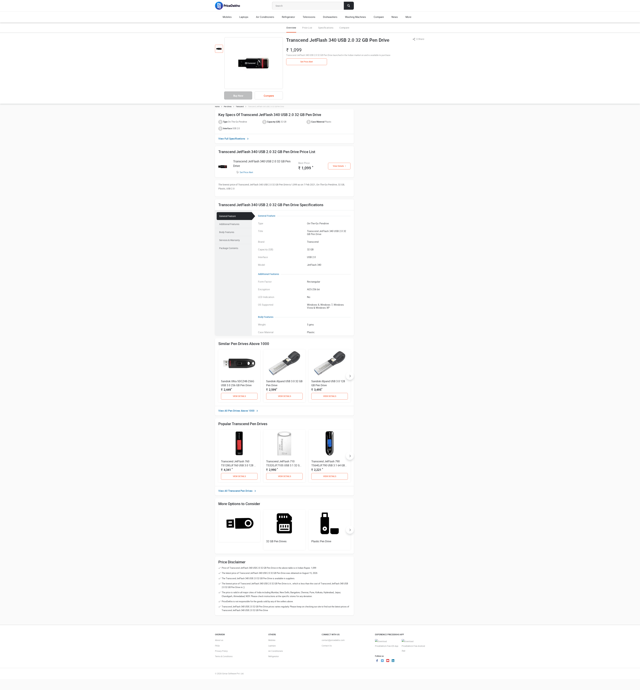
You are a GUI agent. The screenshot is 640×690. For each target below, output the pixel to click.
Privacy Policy (221, 651)
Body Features (226, 232)
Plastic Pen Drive (321, 541)
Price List (307, 27)
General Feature (227, 216)
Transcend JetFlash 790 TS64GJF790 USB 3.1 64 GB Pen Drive (328, 465)
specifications (325, 27)
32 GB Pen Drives (276, 541)
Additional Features (229, 224)
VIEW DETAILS (239, 396)
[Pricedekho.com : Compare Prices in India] (229, 6)
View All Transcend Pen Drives (235, 490)
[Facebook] (377, 661)
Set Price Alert (246, 172)
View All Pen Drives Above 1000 (236, 410)
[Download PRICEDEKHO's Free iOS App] (386, 643)
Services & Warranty (229, 240)
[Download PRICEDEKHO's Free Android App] (413, 646)
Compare (344, 27)
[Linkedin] (393, 661)
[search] (349, 6)
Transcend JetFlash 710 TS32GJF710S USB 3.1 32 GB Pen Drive (283, 465)
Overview (291, 27)
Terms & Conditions (223, 656)
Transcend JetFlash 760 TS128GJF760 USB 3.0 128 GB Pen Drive (239, 465)
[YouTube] (388, 661)
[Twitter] (382, 661)
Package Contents (228, 248)
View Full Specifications (231, 138)
